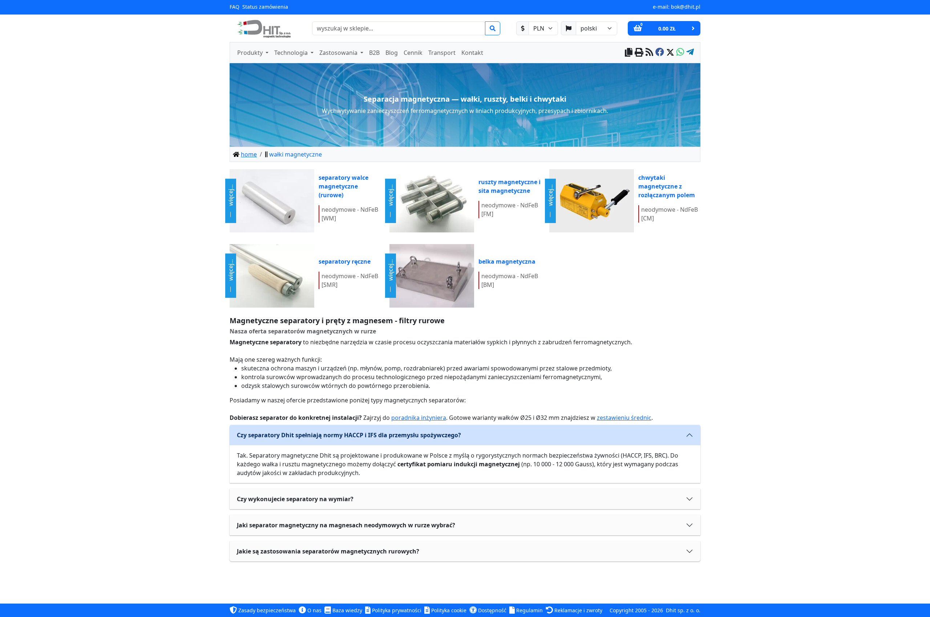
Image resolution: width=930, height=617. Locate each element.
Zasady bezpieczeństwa (266, 610)
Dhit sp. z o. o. (683, 610)
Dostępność (491, 610)
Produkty (250, 53)
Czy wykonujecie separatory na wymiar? (295, 499)
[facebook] (659, 53)
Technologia (291, 53)
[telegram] (690, 53)
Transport (442, 53)
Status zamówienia (265, 6)
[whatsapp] (680, 53)
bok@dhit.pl (685, 6)
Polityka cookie (448, 610)
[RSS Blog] (649, 53)
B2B (374, 53)
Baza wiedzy (346, 610)
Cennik (413, 53)
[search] (492, 28)
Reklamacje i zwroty (577, 610)
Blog (391, 53)
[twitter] (670, 53)
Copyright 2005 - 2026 (636, 610)
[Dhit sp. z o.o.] (263, 28)
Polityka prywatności (396, 610)
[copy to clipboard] (628, 53)
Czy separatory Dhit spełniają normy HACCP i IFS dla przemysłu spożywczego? (349, 435)
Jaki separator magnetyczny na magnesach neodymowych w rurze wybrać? (346, 525)
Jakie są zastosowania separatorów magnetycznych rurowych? (328, 551)
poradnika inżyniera (418, 418)
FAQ (234, 6)
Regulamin (529, 610)
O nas (314, 610)
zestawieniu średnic (624, 418)
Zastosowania (339, 53)
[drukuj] (639, 53)
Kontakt (472, 53)
